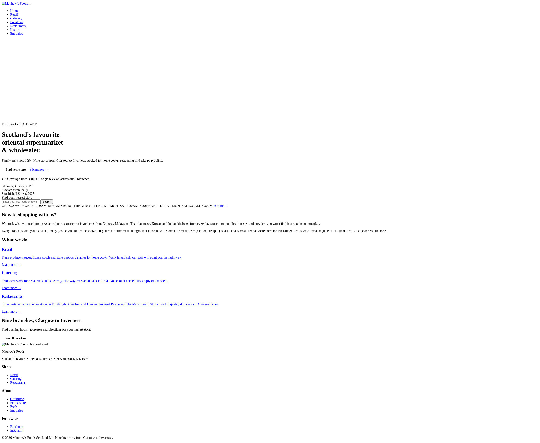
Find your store (16, 169)
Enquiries (16, 33)
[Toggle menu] (29, 4)
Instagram (16, 430)
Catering (16, 18)
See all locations (16, 338)
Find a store (18, 403)
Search (46, 201)
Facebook (16, 426)
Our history (17, 399)
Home (14, 10)
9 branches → (39, 169)
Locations (16, 22)
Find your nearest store (17, 197)
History (15, 29)
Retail (14, 14)
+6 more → (220, 205)
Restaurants (18, 26)
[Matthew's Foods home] (15, 3)
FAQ (13, 406)
